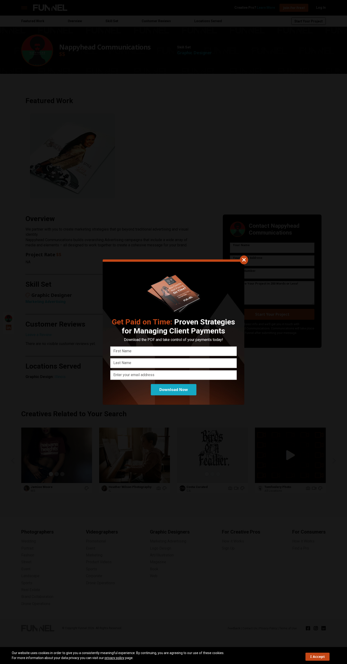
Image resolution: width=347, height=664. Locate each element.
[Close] (244, 259)
